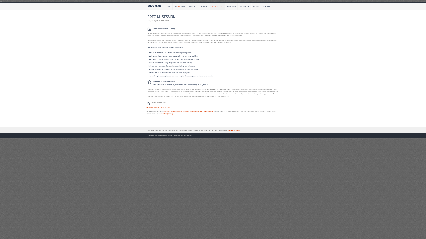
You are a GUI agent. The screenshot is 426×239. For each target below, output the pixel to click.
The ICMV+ (179, 6)
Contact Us (267, 6)
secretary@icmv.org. (167, 114)
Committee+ (192, 6)
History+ (255, 6)
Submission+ (230, 6)
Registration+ (244, 6)
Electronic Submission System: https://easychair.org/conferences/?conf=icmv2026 (188, 111)
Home (169, 6)
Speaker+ (203, 6)
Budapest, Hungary (233, 130)
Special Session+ (216, 6)
